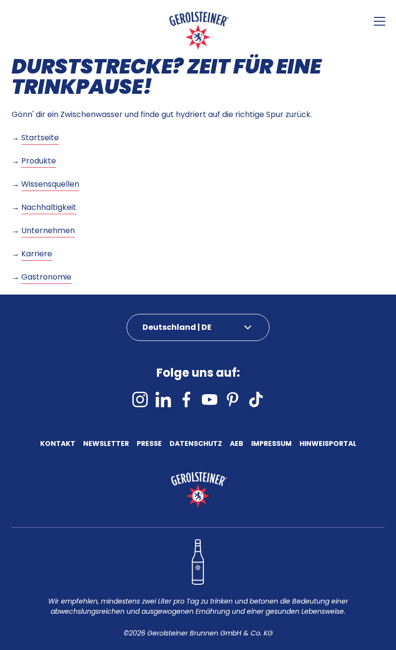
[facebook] (186, 399)
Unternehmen (48, 230)
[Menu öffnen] (379, 21)
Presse (149, 444)
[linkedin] (163, 399)
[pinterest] (232, 399)
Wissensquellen (50, 184)
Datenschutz (196, 444)
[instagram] (140, 399)
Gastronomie (46, 276)
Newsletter (106, 444)
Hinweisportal (327, 444)
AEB (236, 444)
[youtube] (209, 399)
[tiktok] (256, 399)
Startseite (40, 137)
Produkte (38, 160)
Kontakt (57, 444)
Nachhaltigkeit (48, 207)
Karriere (36, 253)
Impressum (271, 444)
